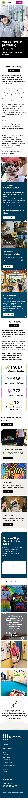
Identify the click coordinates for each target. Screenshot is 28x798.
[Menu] (25, 2)
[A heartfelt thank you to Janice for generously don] (14, 683)
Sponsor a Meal (9, 218)
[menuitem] (25, 2)
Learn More (7, 266)
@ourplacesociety (17, 582)
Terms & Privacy (6, 774)
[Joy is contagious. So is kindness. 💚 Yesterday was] (14, 598)
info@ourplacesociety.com (9, 765)
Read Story (8, 458)
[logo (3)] (6, 2)
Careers (5, 771)
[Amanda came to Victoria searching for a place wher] (14, 654)
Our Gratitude (8, 314)
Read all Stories (7, 424)
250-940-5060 (6, 759)
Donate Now (19, 2)
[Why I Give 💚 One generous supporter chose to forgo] (14, 626)
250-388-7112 (6, 754)
